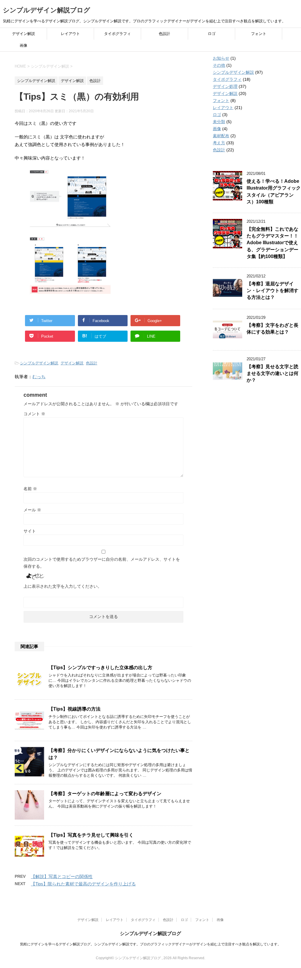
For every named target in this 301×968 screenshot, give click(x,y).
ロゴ (211, 33)
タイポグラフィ (117, 33)
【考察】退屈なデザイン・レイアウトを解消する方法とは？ (272, 290)
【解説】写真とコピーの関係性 (62, 876)
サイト (30, 531)
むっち (39, 376)
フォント (258, 33)
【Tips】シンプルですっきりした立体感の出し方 (100, 667)
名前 (30, 488)
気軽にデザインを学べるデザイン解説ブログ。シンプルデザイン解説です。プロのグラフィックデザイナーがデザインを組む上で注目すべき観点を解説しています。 (150, 944)
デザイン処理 (225, 86)
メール (32, 510)
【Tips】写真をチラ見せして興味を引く (91, 835)
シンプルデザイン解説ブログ (46, 10)
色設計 (164, 33)
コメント (34, 413)
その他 (219, 65)
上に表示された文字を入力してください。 (63, 586)
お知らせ (221, 58)
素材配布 (221, 135)
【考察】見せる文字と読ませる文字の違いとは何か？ (272, 373)
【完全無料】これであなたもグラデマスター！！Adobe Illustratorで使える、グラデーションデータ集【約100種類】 (272, 243)
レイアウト (70, 33)
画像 (23, 45)
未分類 (219, 121)
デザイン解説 (23, 33)
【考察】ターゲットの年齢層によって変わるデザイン (105, 793)
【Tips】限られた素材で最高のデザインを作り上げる (83, 883)
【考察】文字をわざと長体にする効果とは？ (272, 328)
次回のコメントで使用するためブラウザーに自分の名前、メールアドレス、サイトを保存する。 (102, 563)
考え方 (219, 142)
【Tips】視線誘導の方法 (75, 708)
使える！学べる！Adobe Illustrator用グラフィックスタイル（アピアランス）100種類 (274, 191)
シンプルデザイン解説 (39, 363)
